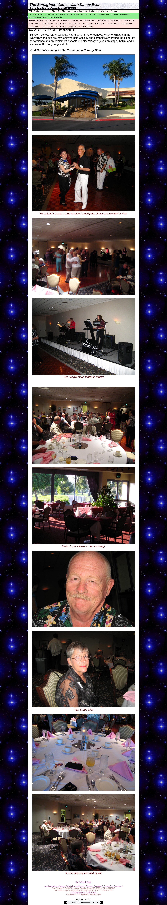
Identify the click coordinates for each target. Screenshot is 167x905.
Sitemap (115, 11)
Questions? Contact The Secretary (108, 886)
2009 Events (76, 20)
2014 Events (34, 24)
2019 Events (100, 24)
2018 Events (87, 24)
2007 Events (50, 20)
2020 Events (113, 24)
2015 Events (47, 24)
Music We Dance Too (38, 17)
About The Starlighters (62, 11)
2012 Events (116, 20)
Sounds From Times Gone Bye (58, 14)
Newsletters (125, 14)
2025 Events (74, 27)
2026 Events (87, 27)
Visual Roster (56, 17)
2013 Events (129, 20)
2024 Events (60, 27)
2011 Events (102, 20)
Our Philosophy (92, 11)
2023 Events (47, 27)
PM (30, 11)
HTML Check (91, 892)
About (62, 886)
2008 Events (63, 20)
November (52, 30)
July (44, 30)
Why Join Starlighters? (75, 886)
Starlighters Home (42, 11)
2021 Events (126, 24)
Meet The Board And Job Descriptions (91, 14)
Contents (105, 11)
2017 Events (74, 24)
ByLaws (114, 14)
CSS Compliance (78, 892)
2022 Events (34, 27)
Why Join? (79, 11)
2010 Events (89, 20)
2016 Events (60, 24)
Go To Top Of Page (83, 882)
